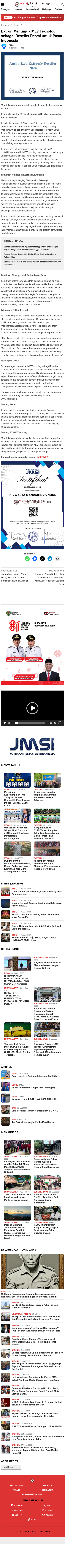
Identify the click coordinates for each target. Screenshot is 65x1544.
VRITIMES (43, 457)
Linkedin (18, 1515)
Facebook (18, 1505)
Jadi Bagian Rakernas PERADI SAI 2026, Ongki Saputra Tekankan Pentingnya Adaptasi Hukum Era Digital (37, 1366)
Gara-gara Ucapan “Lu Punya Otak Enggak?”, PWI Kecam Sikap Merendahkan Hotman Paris (36, 1329)
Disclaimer (47, 1490)
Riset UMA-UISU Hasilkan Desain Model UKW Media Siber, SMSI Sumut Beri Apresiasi (16, 980)
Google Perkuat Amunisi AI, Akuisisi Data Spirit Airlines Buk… (37, 904)
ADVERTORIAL (17, 1314)
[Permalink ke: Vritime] (4, 46)
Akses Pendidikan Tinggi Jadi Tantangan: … (35, 1087)
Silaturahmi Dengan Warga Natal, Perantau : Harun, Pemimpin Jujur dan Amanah (15, 576)
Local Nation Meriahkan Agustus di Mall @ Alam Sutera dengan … (37, 893)
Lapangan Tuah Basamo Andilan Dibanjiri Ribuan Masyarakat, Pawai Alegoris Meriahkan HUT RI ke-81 (17, 1167)
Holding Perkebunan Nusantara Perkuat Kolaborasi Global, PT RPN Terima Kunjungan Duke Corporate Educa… (47, 1014)
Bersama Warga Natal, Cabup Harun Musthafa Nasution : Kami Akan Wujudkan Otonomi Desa (49, 577)
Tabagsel (8, 789)
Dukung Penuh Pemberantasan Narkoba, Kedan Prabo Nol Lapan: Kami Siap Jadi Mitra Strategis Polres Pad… (17, 866)
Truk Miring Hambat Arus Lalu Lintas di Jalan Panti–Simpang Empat (17, 1197)
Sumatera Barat (11, 1156)
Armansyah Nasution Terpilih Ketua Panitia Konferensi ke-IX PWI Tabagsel (45, 796)
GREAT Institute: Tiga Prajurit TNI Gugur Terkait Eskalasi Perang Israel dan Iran (37, 1403)
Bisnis (14, 889)
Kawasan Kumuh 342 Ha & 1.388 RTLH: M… (35, 1099)
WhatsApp (18, 1510)
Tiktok (33, 1519)
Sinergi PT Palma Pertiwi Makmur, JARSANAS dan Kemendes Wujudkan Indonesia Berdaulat (36, 1318)
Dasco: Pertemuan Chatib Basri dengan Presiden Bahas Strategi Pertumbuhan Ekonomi (37, 1354)
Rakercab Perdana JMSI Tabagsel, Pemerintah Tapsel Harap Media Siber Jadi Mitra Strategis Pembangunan (47, 1049)
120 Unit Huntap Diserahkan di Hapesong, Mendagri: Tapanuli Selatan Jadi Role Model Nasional (35, 1450)
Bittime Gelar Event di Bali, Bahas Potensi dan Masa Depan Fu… (36, 916)
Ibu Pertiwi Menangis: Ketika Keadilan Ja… (34, 1122)
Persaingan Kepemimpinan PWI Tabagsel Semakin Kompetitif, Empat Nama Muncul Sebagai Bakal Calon (17, 799)
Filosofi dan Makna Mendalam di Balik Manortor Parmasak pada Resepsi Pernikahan (47, 865)
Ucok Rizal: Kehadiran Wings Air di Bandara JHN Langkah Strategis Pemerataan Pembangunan (16, 833)
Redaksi (16, 1490)
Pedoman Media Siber (32, 1494)
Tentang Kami (16, 1485)
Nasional (16, 1302)
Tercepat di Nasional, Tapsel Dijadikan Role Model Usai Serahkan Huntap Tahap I (38, 1438)
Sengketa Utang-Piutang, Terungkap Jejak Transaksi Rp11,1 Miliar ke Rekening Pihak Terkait (34, 1342)
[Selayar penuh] (59, 722)
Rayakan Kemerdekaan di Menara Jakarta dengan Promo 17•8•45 (47, 965)
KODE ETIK (47, 1485)
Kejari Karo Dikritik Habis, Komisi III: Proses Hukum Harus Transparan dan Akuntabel (35, 1415)
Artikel (15, 1073)
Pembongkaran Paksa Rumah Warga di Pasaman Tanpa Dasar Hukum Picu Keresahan (46, 1163)
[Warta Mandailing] (32, 4)
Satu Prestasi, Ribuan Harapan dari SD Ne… (35, 1111)
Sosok (4, 1291)
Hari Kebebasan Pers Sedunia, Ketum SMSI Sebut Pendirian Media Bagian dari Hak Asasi (35, 1379)
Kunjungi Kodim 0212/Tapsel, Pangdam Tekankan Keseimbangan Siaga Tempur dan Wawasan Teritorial (47, 833)
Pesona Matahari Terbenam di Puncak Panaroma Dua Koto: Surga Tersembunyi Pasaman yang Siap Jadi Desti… (17, 1232)
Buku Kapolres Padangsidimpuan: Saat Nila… (36, 1076)
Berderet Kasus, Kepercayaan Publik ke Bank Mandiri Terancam (35, 1306)
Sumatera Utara (41, 958)
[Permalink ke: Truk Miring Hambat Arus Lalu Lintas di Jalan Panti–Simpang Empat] (17, 1182)
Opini (14, 1108)
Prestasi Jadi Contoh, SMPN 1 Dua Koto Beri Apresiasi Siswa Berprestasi (46, 1198)
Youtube (49, 1515)
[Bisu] (55, 722)
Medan (7, 973)
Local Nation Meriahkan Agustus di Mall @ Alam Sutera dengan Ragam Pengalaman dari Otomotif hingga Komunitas (31, 248)
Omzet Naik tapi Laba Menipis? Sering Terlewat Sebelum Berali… (36, 927)
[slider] (30, 723)
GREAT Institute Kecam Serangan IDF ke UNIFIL (37, 1426)
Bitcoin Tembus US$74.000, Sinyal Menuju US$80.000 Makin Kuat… (34, 939)
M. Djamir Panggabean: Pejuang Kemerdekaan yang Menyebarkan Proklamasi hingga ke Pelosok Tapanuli (29, 1295)
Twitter (49, 1505)
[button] (32, 708)
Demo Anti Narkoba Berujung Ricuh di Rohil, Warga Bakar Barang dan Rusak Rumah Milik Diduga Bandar (35, 1391)
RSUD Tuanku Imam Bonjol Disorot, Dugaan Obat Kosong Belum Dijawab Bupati (46, 1229)
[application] (32, 708)
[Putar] (4, 722)
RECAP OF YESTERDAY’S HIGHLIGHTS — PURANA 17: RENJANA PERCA (17, 998)
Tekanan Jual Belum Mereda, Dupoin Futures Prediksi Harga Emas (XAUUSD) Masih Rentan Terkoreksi (17, 1049)
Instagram (49, 1510)
